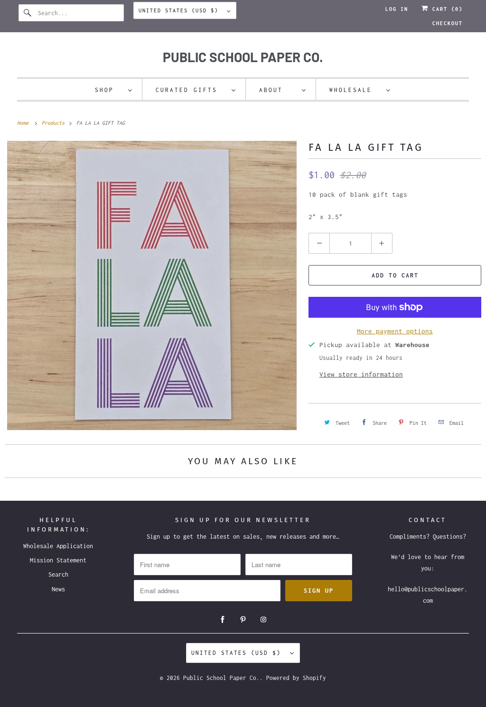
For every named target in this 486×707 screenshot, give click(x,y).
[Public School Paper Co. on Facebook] (222, 620)
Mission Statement (58, 560)
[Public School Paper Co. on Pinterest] (243, 620)
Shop (109, 90)
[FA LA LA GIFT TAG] (152, 285)
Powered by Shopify (296, 678)
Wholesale (355, 90)
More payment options (395, 331)
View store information (361, 374)
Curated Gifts (191, 90)
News (58, 589)
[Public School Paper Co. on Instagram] (263, 620)
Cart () (446, 9)
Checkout (447, 23)
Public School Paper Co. (221, 678)
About (278, 90)
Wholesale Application (58, 546)
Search (58, 574)
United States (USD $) (180, 10)
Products (54, 123)
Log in (396, 9)
